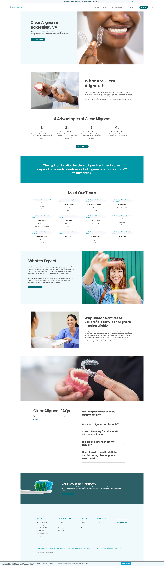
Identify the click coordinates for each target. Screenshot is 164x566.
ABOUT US (130, 7)
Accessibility (118, 548)
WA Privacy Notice (108, 548)
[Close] (162, 563)
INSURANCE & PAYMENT (64, 518)
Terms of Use (63, 548)
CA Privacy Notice (87, 548)
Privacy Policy (40, 548)
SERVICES (105, 7)
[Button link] (153, 7)
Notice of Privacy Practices (52, 548)
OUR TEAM (96, 7)
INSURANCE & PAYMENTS (117, 7)
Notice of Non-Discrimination (75, 548)
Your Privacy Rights (126, 563)
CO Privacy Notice (98, 548)
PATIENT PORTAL (101, 518)
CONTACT (40, 518)
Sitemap (39, 550)
